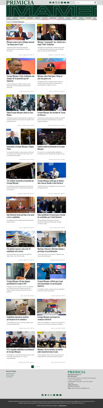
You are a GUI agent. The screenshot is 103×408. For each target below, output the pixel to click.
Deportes (61, 18)
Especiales (53, 18)
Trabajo (37, 18)
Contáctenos (9, 377)
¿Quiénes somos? (10, 373)
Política (22, 18)
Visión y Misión (10, 375)
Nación (68, 18)
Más (94, 18)
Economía (30, 18)
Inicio (8, 18)
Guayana (15, 18)
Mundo (75, 18)
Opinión (81, 18)
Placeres (88, 18)
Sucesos (44, 18)
